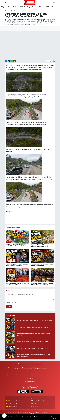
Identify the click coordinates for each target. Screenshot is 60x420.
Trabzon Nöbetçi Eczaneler (14, 398)
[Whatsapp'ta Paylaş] (11, 61)
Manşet (49, 412)
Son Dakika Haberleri (12, 406)
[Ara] (54, 2)
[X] (26, 387)
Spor (9, 7)
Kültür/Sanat (44, 412)
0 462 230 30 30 (31, 378)
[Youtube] (31, 387)
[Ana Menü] (5, 2)
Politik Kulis (22, 7)
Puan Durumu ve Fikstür (13, 403)
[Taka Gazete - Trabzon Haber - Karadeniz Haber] (29, 2)
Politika (48, 7)
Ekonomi (34, 7)
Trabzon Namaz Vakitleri (14, 401)
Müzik (15, 11)
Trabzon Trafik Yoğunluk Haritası (40, 401)
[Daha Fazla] (14, 61)
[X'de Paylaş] (9, 61)
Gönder (9, 306)
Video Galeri (8, 11)
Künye (9, 412)
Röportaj (41, 7)
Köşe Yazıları (33, 413)
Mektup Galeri (37, 412)
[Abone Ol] (53, 61)
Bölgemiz (3, 7)
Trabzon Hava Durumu (38, 398)
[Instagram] (29, 387)
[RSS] (36, 387)
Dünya (29, 7)
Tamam (54, 418)
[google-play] (36, 391)
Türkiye (15, 7)
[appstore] (23, 391)
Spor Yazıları (27, 413)
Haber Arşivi (35, 406)
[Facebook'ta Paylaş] (6, 61)
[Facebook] (23, 387)
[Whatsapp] (34, 387)
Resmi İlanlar (55, 7)
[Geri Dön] (4, 415)
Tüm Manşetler (35, 403)
